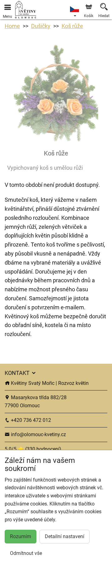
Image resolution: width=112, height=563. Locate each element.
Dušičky (40, 26)
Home (12, 26)
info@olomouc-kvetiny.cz (38, 434)
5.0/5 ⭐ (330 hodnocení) (33, 449)
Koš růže (72, 26)
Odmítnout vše (26, 553)
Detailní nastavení (64, 536)
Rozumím (20, 536)
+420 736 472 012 (30, 420)
